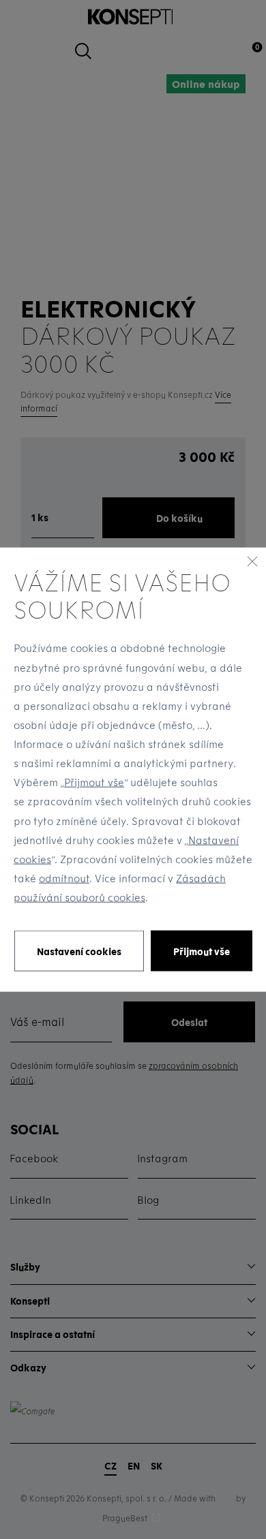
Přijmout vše (94, 782)
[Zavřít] (252, 561)
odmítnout (64, 878)
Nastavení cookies (79, 951)
